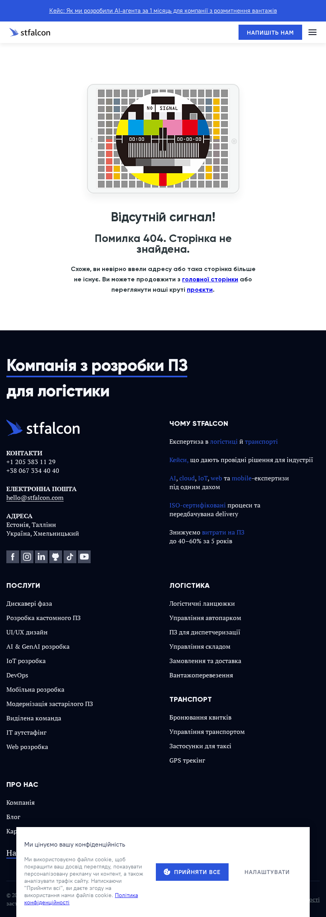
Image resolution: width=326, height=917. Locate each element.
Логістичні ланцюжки (202, 603)
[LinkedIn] (41, 556)
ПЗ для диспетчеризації (205, 632)
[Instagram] (27, 556)
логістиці (224, 441)
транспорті (261, 441)
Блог (13, 816)
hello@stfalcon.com (35, 497)
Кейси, (178, 459)
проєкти (200, 289)
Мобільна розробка (35, 689)
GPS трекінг (187, 760)
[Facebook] (12, 556)
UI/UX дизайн (27, 632)
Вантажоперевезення (201, 675)
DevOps (17, 675)
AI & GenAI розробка (38, 646)
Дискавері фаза (29, 603)
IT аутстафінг (26, 732)
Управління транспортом (207, 731)
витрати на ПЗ (223, 532)
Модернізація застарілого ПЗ (49, 703)
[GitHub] (55, 556)
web (216, 478)
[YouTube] (84, 556)
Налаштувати (267, 872)
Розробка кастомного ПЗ (43, 617)
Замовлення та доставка (205, 660)
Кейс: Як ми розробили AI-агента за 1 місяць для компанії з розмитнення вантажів (163, 10)
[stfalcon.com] (30, 32)
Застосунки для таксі (200, 745)
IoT (203, 478)
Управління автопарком (205, 617)
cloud (187, 478)
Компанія (20, 802)
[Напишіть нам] (270, 32)
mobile (242, 478)
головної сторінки (210, 279)
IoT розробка (26, 660)
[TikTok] (70, 556)
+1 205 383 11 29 (31, 461)
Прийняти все (197, 872)
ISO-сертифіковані (197, 505)
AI (172, 478)
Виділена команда (33, 718)
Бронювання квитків (200, 717)
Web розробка (27, 746)
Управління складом (200, 646)
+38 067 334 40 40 (32, 470)
